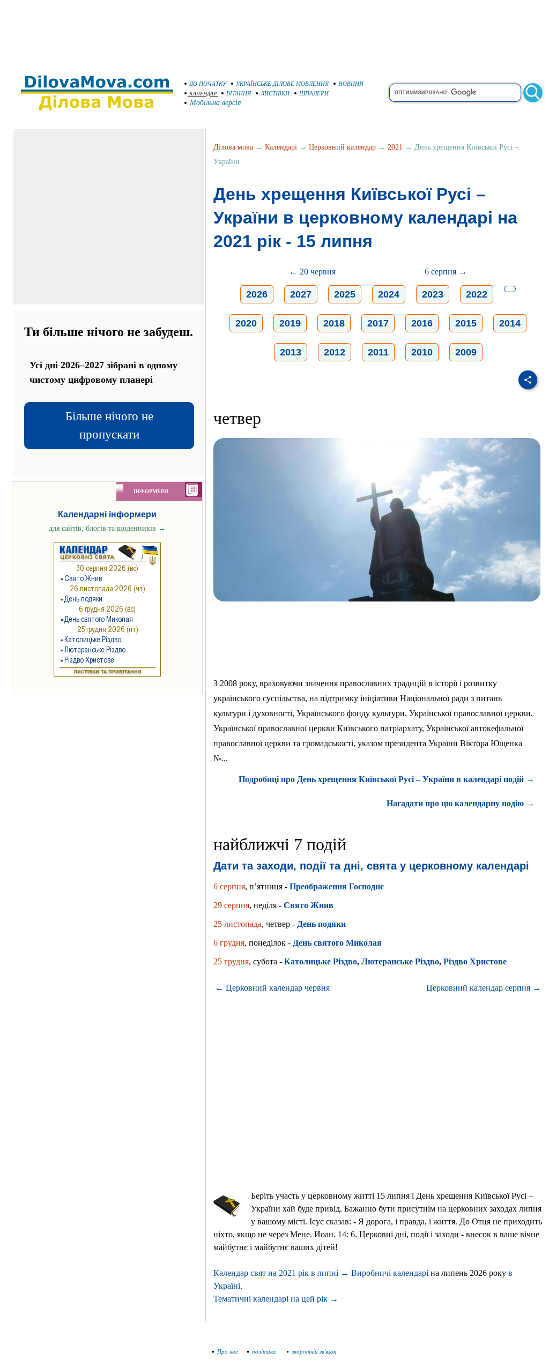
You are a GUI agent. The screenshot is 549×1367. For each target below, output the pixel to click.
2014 (510, 323)
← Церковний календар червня (272, 987)
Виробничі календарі (389, 1272)
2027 (300, 294)
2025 (344, 294)
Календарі (281, 147)
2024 (388, 294)
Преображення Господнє (337, 886)
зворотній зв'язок (314, 1351)
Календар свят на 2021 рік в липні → (281, 1272)
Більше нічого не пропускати (109, 425)
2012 (334, 352)
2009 (466, 352)
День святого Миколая (337, 942)
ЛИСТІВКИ (275, 93)
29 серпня (231, 905)
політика (264, 1351)
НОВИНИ (351, 83)
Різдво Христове (475, 961)
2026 (257, 294)
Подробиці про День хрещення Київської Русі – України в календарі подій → (387, 779)
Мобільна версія (215, 103)
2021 (395, 147)
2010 (422, 352)
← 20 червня (312, 271)
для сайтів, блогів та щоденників (107, 528)
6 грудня (228, 942)
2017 (378, 323)
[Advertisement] (274, 32)
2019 (290, 323)
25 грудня (231, 961)
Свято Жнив (308, 905)
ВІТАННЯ (239, 93)
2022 (476, 294)
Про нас (228, 1351)
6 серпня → (446, 271)
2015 (466, 323)
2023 (432, 294)
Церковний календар (342, 147)
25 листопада (237, 923)
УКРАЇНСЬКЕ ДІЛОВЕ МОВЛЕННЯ (282, 83)
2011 (378, 352)
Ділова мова (233, 147)
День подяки (321, 923)
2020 (246, 323)
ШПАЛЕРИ (314, 93)
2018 (334, 323)
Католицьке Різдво (320, 961)
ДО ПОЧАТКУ (208, 83)
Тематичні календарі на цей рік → (275, 1298)
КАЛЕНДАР (203, 93)
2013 (290, 352)
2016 (422, 323)
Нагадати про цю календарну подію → (461, 803)
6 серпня (229, 886)
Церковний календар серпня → (483, 987)
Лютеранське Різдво (400, 961)
